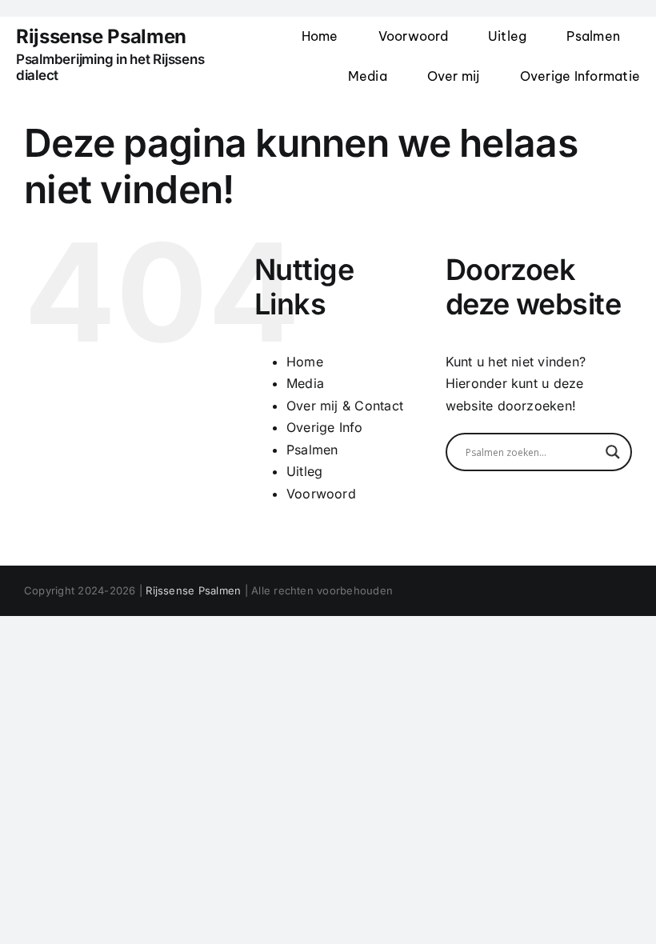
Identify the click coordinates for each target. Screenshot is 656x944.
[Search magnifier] (613, 452)
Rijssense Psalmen (193, 590)
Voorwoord (321, 494)
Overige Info (324, 427)
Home (304, 362)
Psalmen (312, 450)
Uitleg (304, 471)
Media (305, 383)
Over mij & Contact (344, 406)
